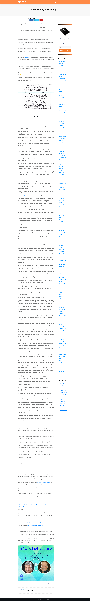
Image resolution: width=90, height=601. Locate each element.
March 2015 (61, 341)
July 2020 (61, 217)
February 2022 (62, 176)
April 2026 (61, 70)
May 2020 (61, 221)
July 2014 (61, 358)
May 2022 (61, 170)
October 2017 (62, 288)
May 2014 (61, 362)
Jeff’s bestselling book (43, 482)
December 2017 (62, 283)
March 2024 (61, 123)
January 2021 (62, 204)
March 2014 (61, 367)
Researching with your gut (45, 9)
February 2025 (62, 100)
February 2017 (62, 305)
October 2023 (62, 134)
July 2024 (61, 114)
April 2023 (61, 147)
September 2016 (63, 315)
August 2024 (62, 112)
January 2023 (62, 153)
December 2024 (62, 104)
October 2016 (62, 313)
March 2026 (61, 72)
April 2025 (61, 95)
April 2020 (61, 223)
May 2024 (61, 119)
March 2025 (61, 97)
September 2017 (63, 290)
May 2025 (61, 93)
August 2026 (62, 61)
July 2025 (61, 89)
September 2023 (63, 136)
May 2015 (61, 337)
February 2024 (62, 125)
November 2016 (62, 311)
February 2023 (62, 151)
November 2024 (62, 106)
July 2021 (61, 191)
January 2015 (62, 345)
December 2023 (62, 129)
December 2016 (62, 309)
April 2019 (61, 249)
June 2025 (61, 91)
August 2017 (62, 292)
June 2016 (61, 322)
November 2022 (62, 157)
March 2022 (61, 174)
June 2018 (61, 270)
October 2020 (62, 211)
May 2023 (61, 144)
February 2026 (62, 74)
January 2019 (62, 255)
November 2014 (62, 349)
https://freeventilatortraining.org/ (34, 522)
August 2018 (62, 266)
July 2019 (61, 243)
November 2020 (62, 208)
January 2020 (62, 230)
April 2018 (61, 275)
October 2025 (62, 82)
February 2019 (62, 253)
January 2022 (62, 179)
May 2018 (61, 273)
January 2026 (62, 76)
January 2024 (62, 127)
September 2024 (63, 110)
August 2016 (62, 317)
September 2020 (63, 213)
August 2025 (62, 87)
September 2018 (63, 264)
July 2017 (61, 294)
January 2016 (62, 330)
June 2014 (61, 360)
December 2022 (62, 155)
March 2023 (61, 149)
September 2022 (63, 161)
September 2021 (63, 187)
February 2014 (62, 369)
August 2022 (62, 164)
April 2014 (61, 364)
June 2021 (61, 194)
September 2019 (63, 238)
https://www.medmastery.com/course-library (36, 525)
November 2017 (62, 285)
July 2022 (61, 166)
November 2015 (62, 332)
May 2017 (61, 298)
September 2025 (63, 85)
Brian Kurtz (32, 18)
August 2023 (62, 138)
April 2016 (61, 326)
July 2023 (61, 140)
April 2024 (61, 121)
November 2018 (62, 260)
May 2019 (61, 247)
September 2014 (63, 354)
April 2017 (61, 300)
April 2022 (61, 172)
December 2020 (62, 206)
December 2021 (62, 181)
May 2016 (61, 324)
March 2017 (61, 303)
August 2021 (62, 189)
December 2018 (62, 258)
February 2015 (62, 343)
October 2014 (62, 352)
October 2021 (62, 185)
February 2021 (62, 202)
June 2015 (61, 335)
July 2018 (61, 268)
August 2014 (62, 356)
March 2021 (61, 200)
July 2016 (61, 320)
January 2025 (62, 102)
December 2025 (62, 78)
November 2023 (62, 132)
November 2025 (62, 80)
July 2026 (61, 63)
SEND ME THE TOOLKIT (64, 50)
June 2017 (61, 296)
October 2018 (62, 262)
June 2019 (61, 245)
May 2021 (61, 196)
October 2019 (62, 236)
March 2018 (61, 277)
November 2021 (62, 183)
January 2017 (62, 307)
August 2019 (62, 241)
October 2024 (62, 108)
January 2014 (62, 371)
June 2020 (61, 219)
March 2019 (61, 251)
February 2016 (62, 328)
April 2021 (61, 198)
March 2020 (61, 226)
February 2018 (62, 279)
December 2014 (62, 347)
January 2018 (62, 281)
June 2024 (61, 117)
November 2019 (62, 234)
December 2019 (62, 232)
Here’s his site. (21, 501)
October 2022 (62, 159)
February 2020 (62, 228)
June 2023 (61, 142)
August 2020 (62, 215)
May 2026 (61, 68)
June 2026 (61, 65)
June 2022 (61, 168)
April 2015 (61, 339)
